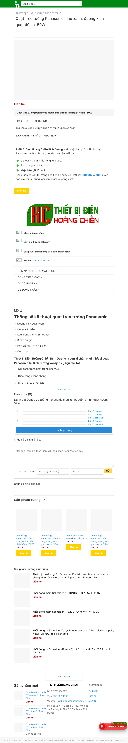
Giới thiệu (93, 691)
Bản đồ (92, 700)
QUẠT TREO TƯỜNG (49, 13)
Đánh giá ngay (64, 430)
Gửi (108, 470)
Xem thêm (63, 389)
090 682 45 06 (41, 260)
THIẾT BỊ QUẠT (24, 13)
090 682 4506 (60, 696)
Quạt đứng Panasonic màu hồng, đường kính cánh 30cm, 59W (25, 540)
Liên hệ (21, 190)
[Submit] (78, 4)
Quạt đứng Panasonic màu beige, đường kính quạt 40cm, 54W (100, 540)
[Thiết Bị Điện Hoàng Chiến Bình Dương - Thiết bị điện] (17, 3)
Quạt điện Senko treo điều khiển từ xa (76, 537)
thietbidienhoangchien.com (70, 701)
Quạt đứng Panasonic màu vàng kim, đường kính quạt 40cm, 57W (51, 540)
